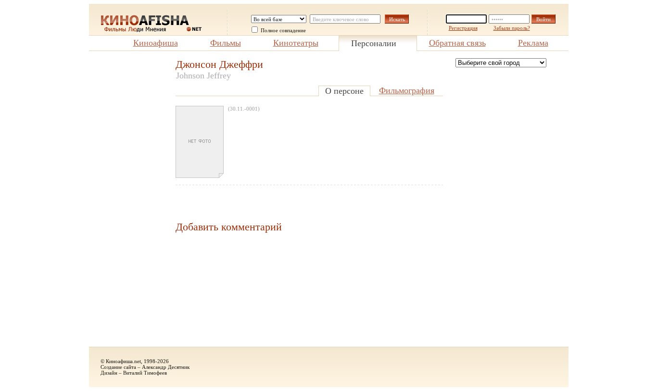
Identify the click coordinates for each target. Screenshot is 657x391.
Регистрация (463, 28)
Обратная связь (457, 43)
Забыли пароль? (511, 28)
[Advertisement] (127, 202)
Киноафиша (155, 43)
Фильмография (406, 90)
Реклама (533, 43)
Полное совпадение (283, 30)
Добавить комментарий (229, 227)
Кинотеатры (295, 43)
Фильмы (225, 43)
